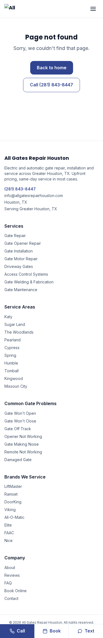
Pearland (12, 339)
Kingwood (13, 378)
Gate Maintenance (20, 289)
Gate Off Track (17, 428)
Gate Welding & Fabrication (29, 282)
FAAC (9, 532)
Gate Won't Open (20, 413)
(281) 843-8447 (20, 189)
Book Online (15, 590)
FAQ (8, 583)
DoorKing (12, 501)
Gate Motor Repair (21, 258)
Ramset (11, 494)
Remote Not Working (23, 452)
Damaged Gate (18, 459)
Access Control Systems (26, 274)
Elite (8, 525)
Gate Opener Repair (22, 243)
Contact (11, 598)
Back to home (51, 67)
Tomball (11, 370)
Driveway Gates (18, 266)
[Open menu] (93, 8)
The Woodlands (19, 332)
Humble (11, 363)
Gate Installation (18, 251)
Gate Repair (15, 235)
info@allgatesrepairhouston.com (33, 195)
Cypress (12, 347)
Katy (8, 316)
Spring (10, 355)
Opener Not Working (23, 436)
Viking (10, 509)
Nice (8, 540)
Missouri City (15, 386)
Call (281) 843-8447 (51, 84)
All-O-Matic (14, 517)
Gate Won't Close (20, 421)
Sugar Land (14, 324)
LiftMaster (13, 486)
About (9, 567)
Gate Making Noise (21, 444)
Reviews (12, 575)
